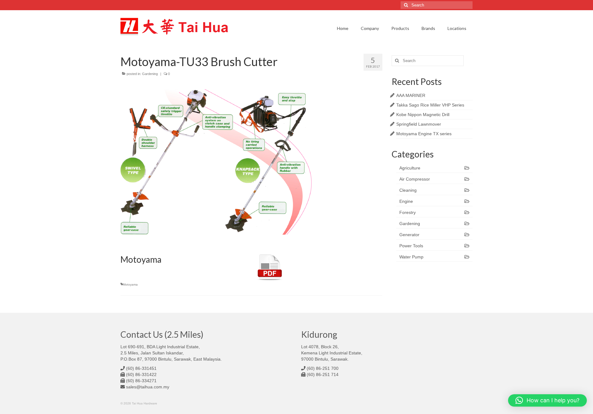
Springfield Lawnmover (418, 124)
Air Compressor (414, 179)
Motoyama (130, 284)
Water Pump (411, 256)
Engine (406, 201)
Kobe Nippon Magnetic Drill (422, 114)
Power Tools (411, 245)
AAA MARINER (410, 95)
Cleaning (408, 190)
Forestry (407, 212)
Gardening (150, 74)
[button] (547, 400)
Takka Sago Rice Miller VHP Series (430, 104)
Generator (409, 234)
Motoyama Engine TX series (424, 133)
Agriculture (409, 167)
